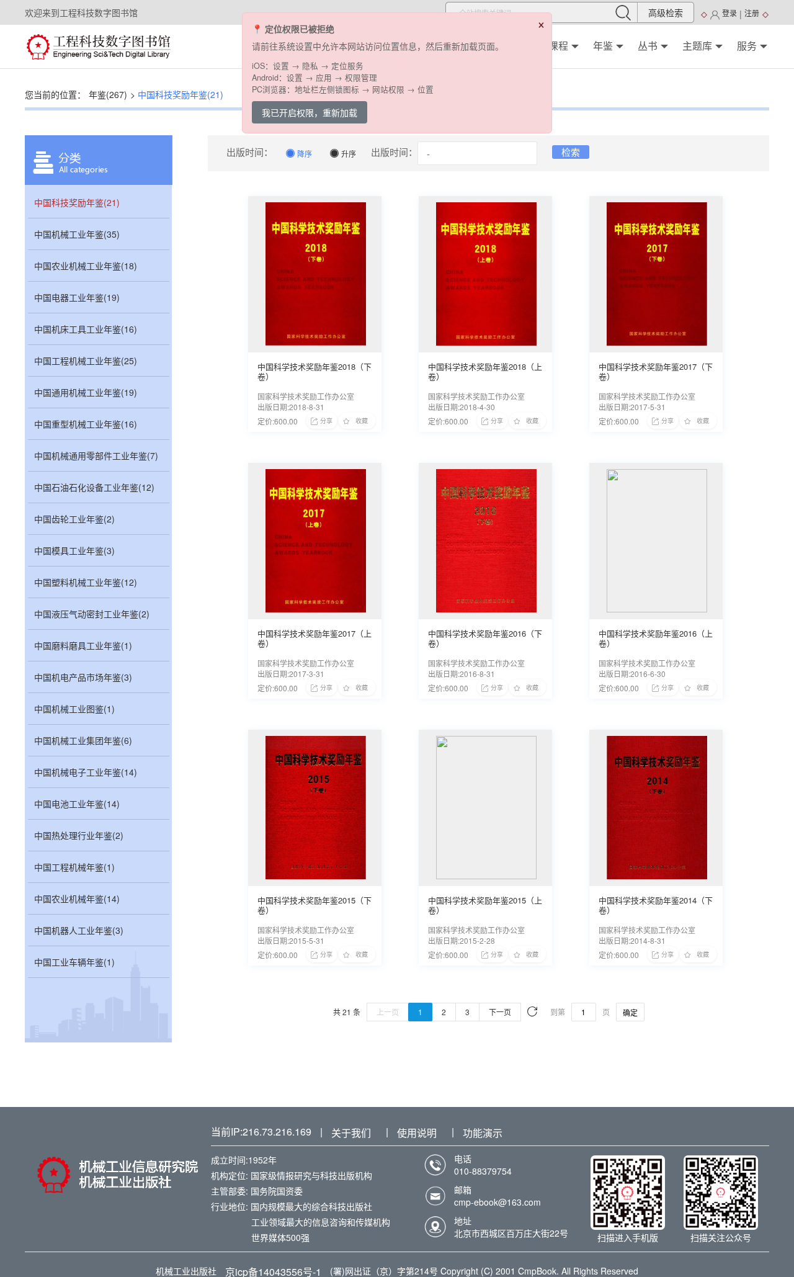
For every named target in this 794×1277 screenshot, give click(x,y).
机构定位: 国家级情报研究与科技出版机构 (291, 1175)
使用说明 (417, 1133)
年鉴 (603, 46)
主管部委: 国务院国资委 (257, 1191)
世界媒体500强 (280, 1237)
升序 (342, 153)
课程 (558, 46)
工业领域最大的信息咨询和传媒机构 (320, 1222)
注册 (751, 12)
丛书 (648, 46)
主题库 (697, 46)
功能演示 (482, 1133)
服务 (747, 46)
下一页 (500, 1011)
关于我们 (351, 1133)
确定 (630, 1012)
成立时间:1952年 (244, 1160)
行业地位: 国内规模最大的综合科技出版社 (291, 1206)
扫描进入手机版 (627, 1237)
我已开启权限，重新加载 (309, 112)
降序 (298, 153)
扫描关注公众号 (720, 1237)
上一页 (388, 1011)
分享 (326, 420)
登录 (729, 12)
